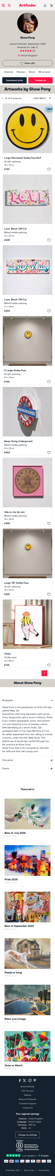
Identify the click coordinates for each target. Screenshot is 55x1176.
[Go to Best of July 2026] (27, 818)
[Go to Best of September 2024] (27, 911)
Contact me (40, 80)
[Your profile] (45, 5)
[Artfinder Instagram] (29, 1080)
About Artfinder (27, 1086)
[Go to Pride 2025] (27, 865)
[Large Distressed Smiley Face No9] (27, 138)
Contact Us (27, 1108)
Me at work (44, 72)
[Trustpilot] (27, 1155)
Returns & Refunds (27, 1099)
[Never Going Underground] (27, 421)
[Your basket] (51, 5)
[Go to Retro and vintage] (27, 1004)
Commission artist (14, 80)
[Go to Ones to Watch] (27, 1050)
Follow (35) (30, 63)
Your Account (27, 1091)
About (32, 72)
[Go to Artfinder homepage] (27, 5)
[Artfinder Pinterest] (35, 1080)
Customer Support (27, 1103)
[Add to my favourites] (49, 169)
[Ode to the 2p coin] (27, 492)
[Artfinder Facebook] (20, 1080)
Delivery (27, 1095)
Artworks (8, 72)
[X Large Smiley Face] (27, 350)
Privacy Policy (43, 1170)
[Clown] (27, 634)
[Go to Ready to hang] (27, 958)
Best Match (40, 98)
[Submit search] (9, 5)
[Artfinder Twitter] (24, 1080)
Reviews (21, 72)
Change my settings (27, 1135)
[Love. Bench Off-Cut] (27, 208)
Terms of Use (29, 1170)
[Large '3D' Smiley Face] (27, 563)
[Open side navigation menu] (3, 5)
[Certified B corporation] (27, 1145)
